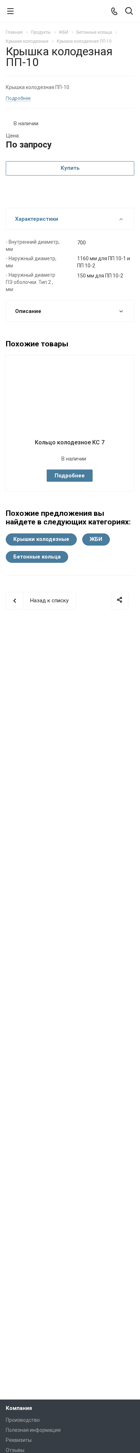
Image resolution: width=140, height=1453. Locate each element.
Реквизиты (19, 1440)
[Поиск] (129, 11)
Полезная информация (33, 1430)
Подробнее (70, 475)
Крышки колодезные (41, 539)
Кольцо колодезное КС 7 (69, 442)
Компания (19, 1408)
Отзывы (15, 1450)
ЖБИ (96, 539)
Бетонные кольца (37, 556)
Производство (23, 1420)
